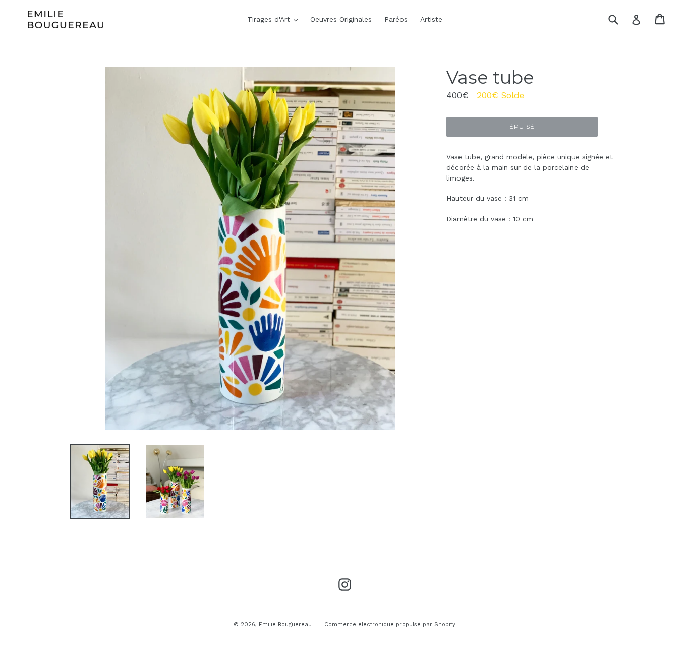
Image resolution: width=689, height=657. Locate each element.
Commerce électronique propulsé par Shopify (389, 624)
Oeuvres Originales (341, 19)
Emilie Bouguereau (285, 624)
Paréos (396, 19)
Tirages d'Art (275, 19)
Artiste (431, 19)
